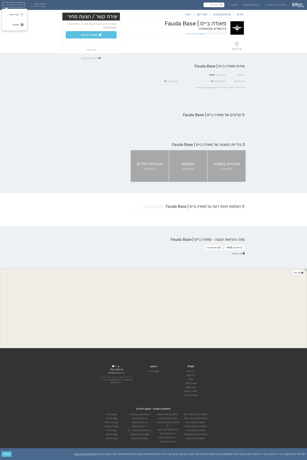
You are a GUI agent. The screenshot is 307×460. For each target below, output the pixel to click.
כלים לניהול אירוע (276, 5)
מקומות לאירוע (251, 5)
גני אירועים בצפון (139, 418)
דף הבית (190, 371)
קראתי (6, 454)
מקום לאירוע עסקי (139, 438)
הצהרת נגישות (190, 391)
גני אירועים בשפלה (139, 422)
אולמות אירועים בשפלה (167, 414)
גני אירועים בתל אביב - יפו (139, 430)
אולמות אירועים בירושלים (196, 426)
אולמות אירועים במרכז (195, 430)
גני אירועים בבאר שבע (167, 429)
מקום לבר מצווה (111, 422)
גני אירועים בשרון (139, 426)
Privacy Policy (115, 380)
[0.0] (216, 33)
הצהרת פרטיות (190, 395)
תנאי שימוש (191, 387)
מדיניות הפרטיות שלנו (84, 454)
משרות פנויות (191, 383)
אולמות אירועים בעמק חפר (195, 434)
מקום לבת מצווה (112, 426)
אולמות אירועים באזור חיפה (195, 414)
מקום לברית (111, 414)
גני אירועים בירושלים (167, 437)
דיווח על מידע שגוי (90, 58)
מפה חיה (298, 273)
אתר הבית (91, 49)
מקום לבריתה (111, 418)
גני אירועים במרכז (167, 441)
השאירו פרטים (89, 35)
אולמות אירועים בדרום (195, 422)
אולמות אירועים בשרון (167, 418)
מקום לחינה (111, 430)
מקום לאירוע (153, 371)
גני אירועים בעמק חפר (139, 414)
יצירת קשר (190, 375)
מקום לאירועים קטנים (139, 434)
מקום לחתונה (111, 434)
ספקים (234, 5)
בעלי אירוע (14, 14)
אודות (240, 14)
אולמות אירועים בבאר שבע (195, 418)
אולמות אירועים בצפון (195, 438)
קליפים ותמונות (222, 14)
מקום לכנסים (111, 438)
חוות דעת (202, 14)
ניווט (188, 14)
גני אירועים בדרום (167, 433)
